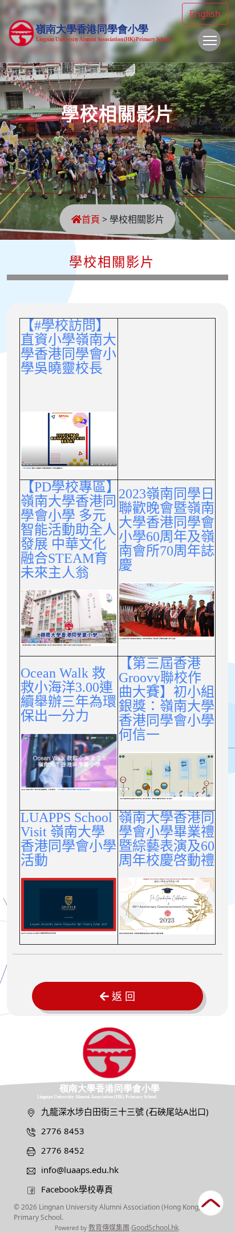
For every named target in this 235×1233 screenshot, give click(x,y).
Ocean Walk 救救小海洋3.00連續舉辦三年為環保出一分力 (68, 694)
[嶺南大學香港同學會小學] (117, 1062)
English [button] (205, 13)
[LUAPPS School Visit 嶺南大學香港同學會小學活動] (69, 905)
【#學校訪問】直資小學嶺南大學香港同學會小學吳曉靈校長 (68, 347)
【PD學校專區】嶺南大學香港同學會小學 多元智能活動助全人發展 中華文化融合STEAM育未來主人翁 (68, 530)
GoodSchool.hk (155, 1227)
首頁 (91, 219)
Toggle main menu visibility (209, 40)
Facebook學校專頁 (77, 1189)
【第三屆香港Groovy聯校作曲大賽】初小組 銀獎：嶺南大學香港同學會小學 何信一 (166, 699)
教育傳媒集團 (108, 1227)
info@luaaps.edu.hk (80, 1169)
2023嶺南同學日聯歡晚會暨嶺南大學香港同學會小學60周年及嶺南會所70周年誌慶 (166, 529)
